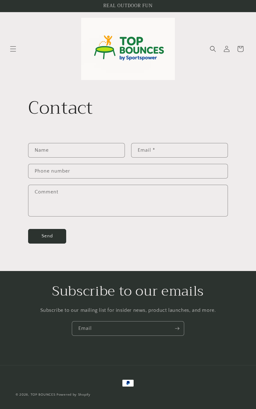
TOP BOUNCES (43, 395)
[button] (13, 49)
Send (47, 236)
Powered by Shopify (74, 395)
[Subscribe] (177, 328)
